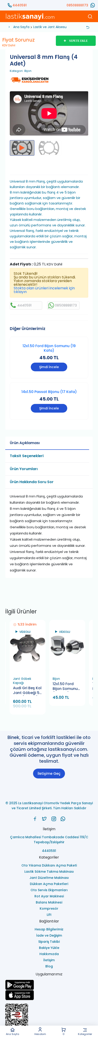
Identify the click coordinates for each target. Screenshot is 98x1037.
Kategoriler (85, 1033)
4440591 (20, 5)
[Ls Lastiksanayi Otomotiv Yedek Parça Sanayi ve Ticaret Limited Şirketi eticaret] (49, 1017)
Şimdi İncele (49, 367)
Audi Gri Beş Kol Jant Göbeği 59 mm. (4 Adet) (27, 691)
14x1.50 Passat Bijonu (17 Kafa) (49, 391)
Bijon (27, 71)
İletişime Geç (49, 773)
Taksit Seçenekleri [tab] (27, 455)
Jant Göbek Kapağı (22, 680)
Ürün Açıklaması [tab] (25, 442)
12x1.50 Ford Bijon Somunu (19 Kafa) (49, 348)
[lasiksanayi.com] (35, 819)
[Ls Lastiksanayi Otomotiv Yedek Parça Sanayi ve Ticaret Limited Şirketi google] (49, 985)
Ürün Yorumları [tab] (24, 468)
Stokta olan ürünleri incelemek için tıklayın (44, 289)
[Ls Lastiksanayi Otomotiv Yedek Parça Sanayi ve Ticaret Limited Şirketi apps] (49, 995)
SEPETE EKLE (78, 40)
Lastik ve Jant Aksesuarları (53, 27)
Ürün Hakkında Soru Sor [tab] (32, 481)
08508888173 (77, 5)
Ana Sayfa (12, 1033)
